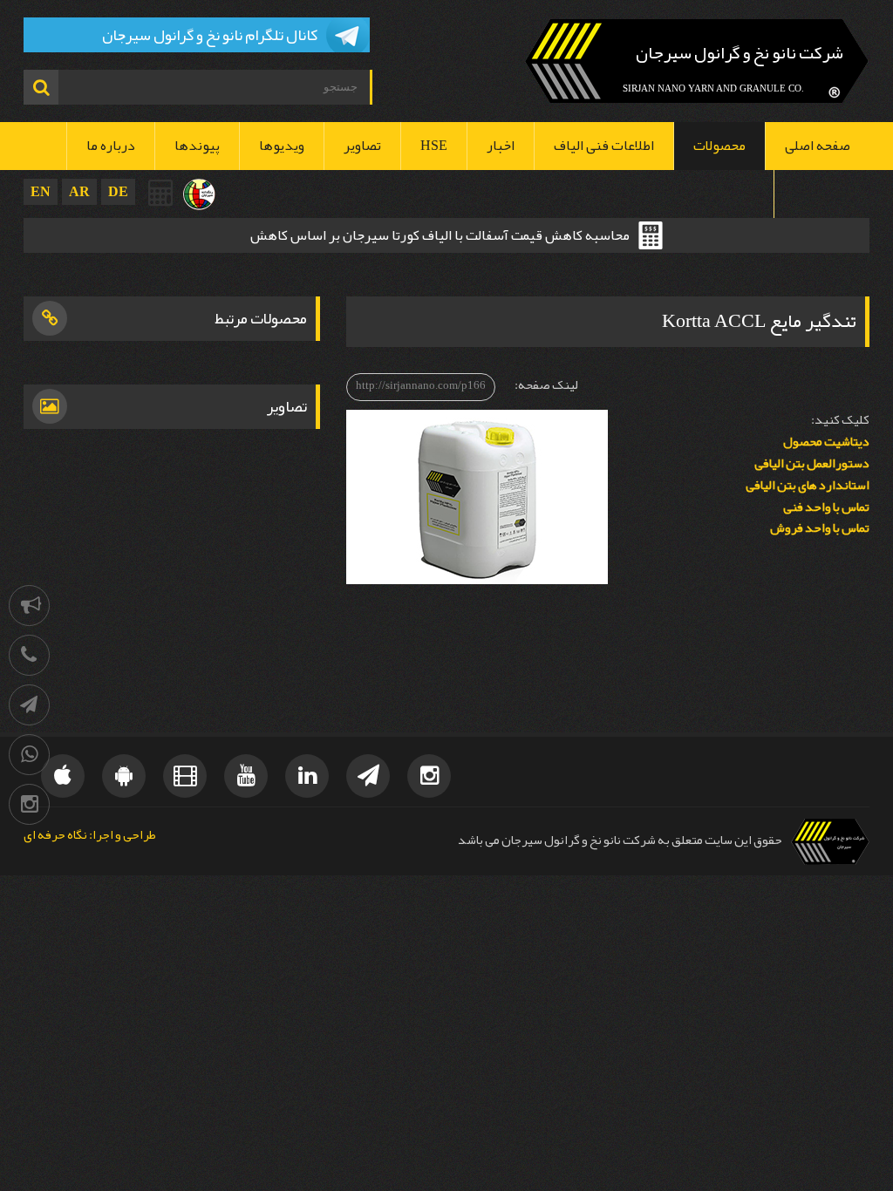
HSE (433, 146)
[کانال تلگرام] (29, 704)
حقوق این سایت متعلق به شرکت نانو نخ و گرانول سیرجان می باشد (620, 840)
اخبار (501, 146)
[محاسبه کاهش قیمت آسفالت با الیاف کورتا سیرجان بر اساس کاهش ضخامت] (161, 193)
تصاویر (362, 146)
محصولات (719, 146)
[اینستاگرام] (29, 804)
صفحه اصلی (817, 146)
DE (118, 191)
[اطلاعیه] (29, 605)
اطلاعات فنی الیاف (604, 146)
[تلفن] (29, 655)
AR (79, 191)
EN (41, 191)
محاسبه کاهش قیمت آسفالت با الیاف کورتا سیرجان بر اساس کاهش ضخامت (440, 237)
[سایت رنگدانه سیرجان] (199, 194)
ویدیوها (281, 146)
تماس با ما (822, 194)
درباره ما (110, 146)
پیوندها (197, 146)
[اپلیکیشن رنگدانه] (124, 776)
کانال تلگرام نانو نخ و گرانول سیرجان (209, 35)
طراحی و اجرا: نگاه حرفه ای (90, 836)
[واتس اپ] (29, 754)
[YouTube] (246, 776)
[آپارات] (185, 776)
